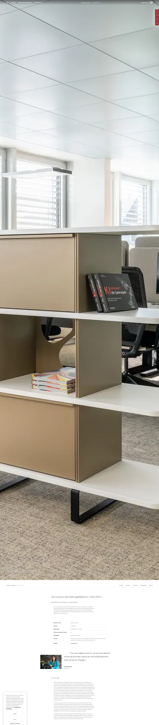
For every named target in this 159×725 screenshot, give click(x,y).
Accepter (15, 713)
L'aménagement (143, 585)
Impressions (135, 585)
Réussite (151, 585)
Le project (121, 585)
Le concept (128, 585)
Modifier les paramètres (15, 723)
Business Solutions (86, 2)
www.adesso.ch (74, 643)
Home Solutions (95, 2)
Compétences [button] (38, 2)
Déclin (15, 719)
